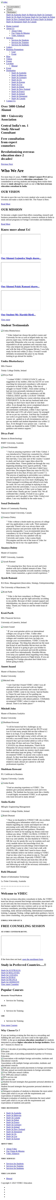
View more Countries (10, 984)
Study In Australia (14, 15)
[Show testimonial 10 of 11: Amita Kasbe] (25, 886)
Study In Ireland (45, 19)
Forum (9, 61)
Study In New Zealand (16, 19)
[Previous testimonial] (2, 888)
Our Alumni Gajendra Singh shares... (21, 258)
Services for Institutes (20, 45)
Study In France (32, 19)
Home (12, 26)
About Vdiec (16, 31)
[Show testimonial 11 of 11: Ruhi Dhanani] (28, 886)
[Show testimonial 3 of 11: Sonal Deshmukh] (7, 886)
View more (5, 320)
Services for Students (20, 40)
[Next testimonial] (5, 888)
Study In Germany (44, 15)
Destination (11, 12)
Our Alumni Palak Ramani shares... (20, 286)
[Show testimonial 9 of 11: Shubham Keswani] (23, 886)
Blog (8, 56)
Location (10, 63)
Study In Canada (29, 22)
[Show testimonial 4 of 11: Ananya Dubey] (10, 886)
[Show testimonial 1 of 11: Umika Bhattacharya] (2, 886)
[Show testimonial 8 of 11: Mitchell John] (20, 886)
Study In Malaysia (29, 15)
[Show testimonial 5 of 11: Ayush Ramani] (12, 886)
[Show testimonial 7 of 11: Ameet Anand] (18, 886)
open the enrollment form (32, 959)
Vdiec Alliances (17, 35)
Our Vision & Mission (20, 33)
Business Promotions (14, 49)
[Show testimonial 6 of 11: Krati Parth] (15, 886)
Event (9, 10)
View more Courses (9, 1025)
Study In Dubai (48, 17)
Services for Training (20, 42)
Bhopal (14, 66)
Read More (5, 204)
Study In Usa (36, 17)
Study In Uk (11, 17)
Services (9, 38)
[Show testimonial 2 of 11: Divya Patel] (5, 886)
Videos (9, 59)
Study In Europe (24, 17)
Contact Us (10, 101)
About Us (10, 28)
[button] (5, 164)
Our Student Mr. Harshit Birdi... (18, 314)
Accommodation (13, 7)
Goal (13, 52)
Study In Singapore (14, 22)
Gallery (9, 47)
